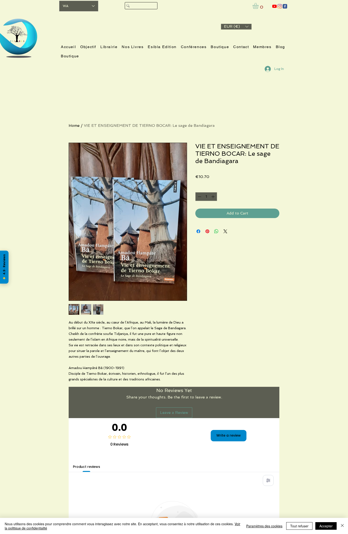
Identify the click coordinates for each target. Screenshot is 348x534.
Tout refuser (299, 526)
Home (74, 125)
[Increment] (213, 196)
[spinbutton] (206, 196)
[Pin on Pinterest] (207, 231)
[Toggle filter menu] (268, 480)
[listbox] (236, 27)
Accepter (326, 526)
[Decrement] (199, 196)
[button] (236, 27)
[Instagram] (279, 6)
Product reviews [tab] (86, 466)
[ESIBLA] (274, 6)
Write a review (228, 435)
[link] (259, 6)
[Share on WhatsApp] (216, 231)
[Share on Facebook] (198, 231)
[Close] (342, 526)
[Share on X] (225, 231)
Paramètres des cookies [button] (264, 526)
